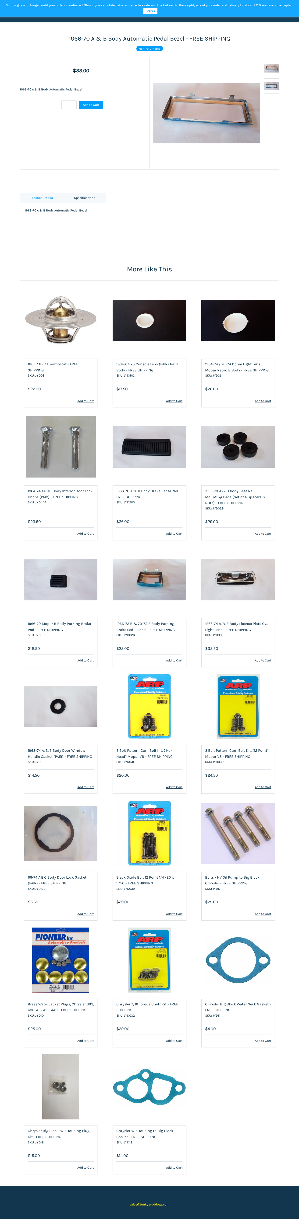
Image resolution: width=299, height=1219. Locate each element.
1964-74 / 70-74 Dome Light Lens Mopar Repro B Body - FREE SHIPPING (237, 367)
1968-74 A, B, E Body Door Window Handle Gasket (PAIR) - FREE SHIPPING (60, 753)
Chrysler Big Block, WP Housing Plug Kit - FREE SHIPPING (58, 1134)
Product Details (41, 198)
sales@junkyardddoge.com (149, 1204)
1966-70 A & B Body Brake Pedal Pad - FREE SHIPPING (148, 494)
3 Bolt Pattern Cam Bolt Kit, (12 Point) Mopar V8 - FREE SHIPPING (237, 753)
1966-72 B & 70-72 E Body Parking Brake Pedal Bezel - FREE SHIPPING (145, 626)
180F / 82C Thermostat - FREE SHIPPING (53, 367)
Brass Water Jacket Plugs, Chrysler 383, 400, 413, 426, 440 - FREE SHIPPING (61, 1007)
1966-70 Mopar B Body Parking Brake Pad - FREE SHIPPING (59, 626)
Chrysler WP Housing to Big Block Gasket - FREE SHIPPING (144, 1134)
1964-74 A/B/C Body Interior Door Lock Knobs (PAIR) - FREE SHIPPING (60, 494)
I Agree (150, 10)
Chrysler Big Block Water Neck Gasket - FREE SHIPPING (238, 1007)
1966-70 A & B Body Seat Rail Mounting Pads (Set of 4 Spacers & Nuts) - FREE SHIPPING (235, 497)
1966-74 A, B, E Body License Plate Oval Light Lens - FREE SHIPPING (237, 626)
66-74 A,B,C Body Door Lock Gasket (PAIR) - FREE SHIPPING (57, 880)
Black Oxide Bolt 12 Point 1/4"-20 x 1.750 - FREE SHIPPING (145, 880)
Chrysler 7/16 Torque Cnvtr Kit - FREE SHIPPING (147, 1007)
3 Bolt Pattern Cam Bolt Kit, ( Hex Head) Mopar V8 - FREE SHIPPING (144, 753)
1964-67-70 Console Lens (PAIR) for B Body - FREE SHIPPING (147, 367)
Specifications (84, 198)
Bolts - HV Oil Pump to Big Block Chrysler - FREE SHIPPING (232, 880)
